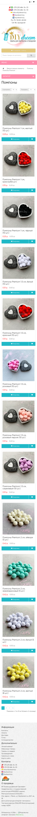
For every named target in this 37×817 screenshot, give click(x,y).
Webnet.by (19, 815)
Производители (6, 753)
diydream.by (19, 15)
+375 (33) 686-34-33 (20, 10)
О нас (3, 737)
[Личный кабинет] (30, 2)
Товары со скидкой (8, 751)
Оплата (4, 733)
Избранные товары (8, 749)
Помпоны (30, 68)
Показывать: (24, 89)
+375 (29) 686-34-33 (20, 7)
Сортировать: (6, 89)
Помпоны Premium (9, 70)
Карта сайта (6, 758)
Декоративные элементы (15, 68)
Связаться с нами (7, 756)
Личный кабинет (7, 746)
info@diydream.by (19, 12)
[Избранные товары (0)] (34, 2)
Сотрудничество (7, 740)
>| (12, 708)
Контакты (4, 730)
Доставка (4, 735)
